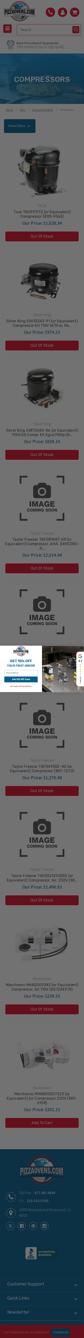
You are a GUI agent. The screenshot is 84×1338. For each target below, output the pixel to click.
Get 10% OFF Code (21, 679)
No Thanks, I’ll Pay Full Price (21, 687)
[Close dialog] (81, 648)
